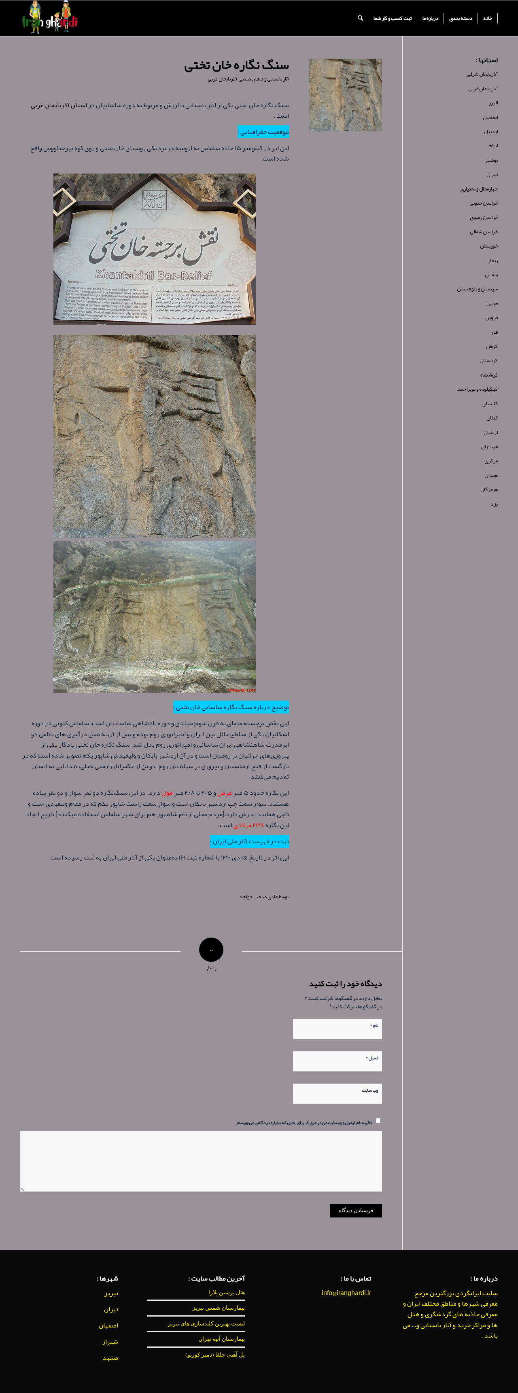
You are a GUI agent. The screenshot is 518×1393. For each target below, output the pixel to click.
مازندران (489, 446)
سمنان (491, 274)
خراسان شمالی (484, 232)
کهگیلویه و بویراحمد (477, 389)
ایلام (493, 145)
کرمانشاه (489, 375)
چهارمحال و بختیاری (479, 189)
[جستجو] (360, 18)
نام (374, 1024)
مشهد (110, 1357)
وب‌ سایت (370, 1090)
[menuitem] (488, 18)
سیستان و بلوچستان (477, 289)
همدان (491, 475)
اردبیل (491, 131)
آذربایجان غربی (222, 79)
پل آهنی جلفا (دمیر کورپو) (215, 1354)
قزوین (491, 317)
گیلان (492, 418)
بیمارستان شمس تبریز (219, 1307)
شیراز (110, 1341)
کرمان (492, 346)
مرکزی (491, 460)
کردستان (489, 360)
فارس (492, 303)
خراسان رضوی (484, 217)
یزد (494, 504)
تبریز (111, 1293)
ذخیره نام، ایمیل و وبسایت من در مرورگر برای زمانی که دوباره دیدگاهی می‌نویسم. (304, 1122)
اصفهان (490, 117)
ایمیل (371, 1056)
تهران (492, 174)
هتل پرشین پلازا (226, 1292)
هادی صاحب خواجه (259, 896)
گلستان (490, 403)
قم (495, 332)
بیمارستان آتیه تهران (221, 1338)
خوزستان (489, 246)
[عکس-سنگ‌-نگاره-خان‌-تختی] (345, 95)
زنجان (492, 260)
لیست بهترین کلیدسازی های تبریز (206, 1323)
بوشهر (491, 160)
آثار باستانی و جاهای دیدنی (263, 79)
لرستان (491, 432)
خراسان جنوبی (483, 203)
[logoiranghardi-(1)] (49, 18)
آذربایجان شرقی (482, 74)
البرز (493, 102)
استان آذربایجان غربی (59, 105)
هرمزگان (489, 489)
